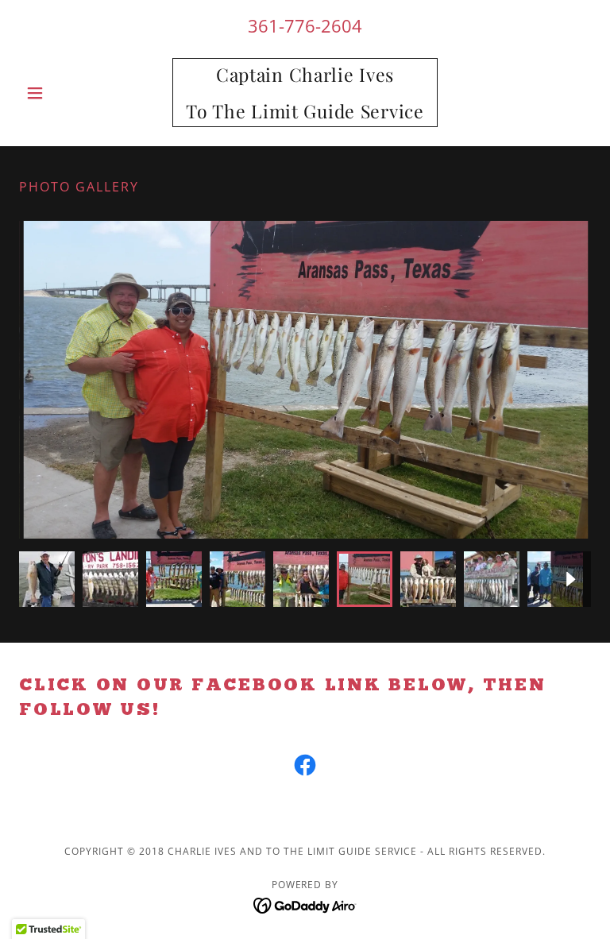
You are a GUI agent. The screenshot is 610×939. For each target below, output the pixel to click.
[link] (305, 113)
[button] (62, 93)
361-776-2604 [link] (305, 25)
